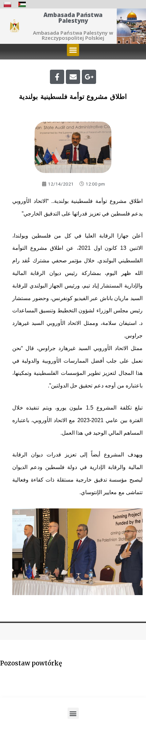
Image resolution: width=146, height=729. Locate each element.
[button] (73, 50)
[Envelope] (73, 77)
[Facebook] (57, 77)
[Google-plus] (89, 77)
